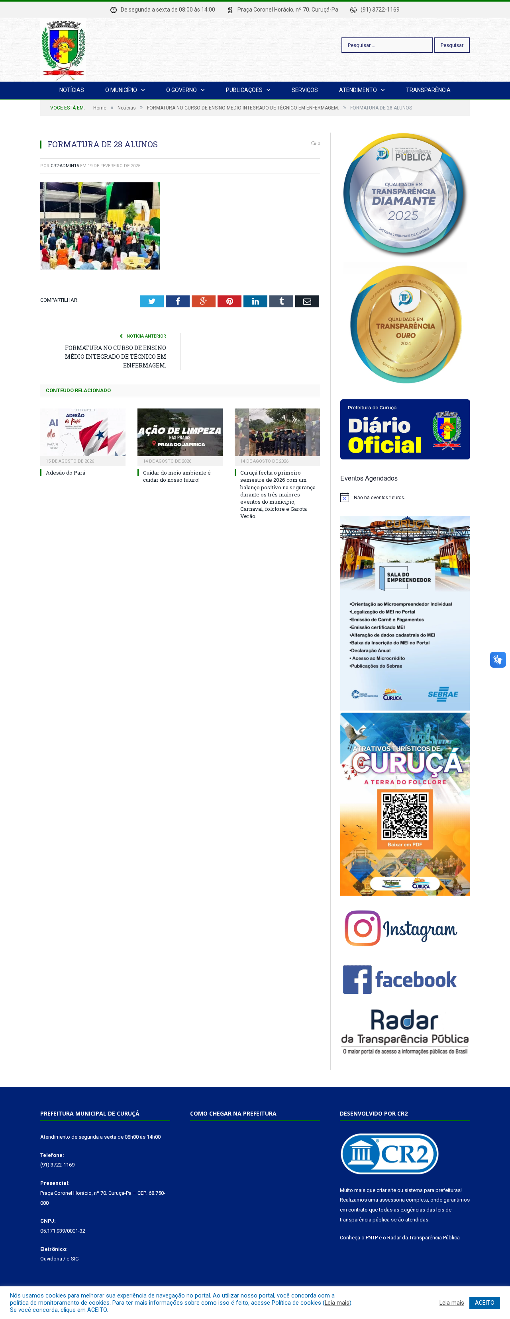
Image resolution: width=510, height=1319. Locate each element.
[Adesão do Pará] (83, 436)
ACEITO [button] (484, 1302)
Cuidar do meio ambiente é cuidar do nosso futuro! (177, 476)
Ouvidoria (51, 1259)
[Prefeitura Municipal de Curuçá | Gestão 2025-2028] (63, 48)
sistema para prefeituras (432, 1190)
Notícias (71, 90)
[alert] (405, 497)
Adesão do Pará (65, 472)
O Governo (181, 90)
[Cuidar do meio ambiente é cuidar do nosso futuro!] (180, 436)
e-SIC (72, 1259)
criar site (386, 1190)
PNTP (372, 1238)
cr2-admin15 (65, 165)
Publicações (244, 90)
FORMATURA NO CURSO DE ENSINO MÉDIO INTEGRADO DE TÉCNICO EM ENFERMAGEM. (115, 356)
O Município (121, 90)
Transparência (428, 90)
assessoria (392, 1200)
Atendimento (358, 90)
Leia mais (337, 1302)
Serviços (305, 90)
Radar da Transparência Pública (423, 1238)
